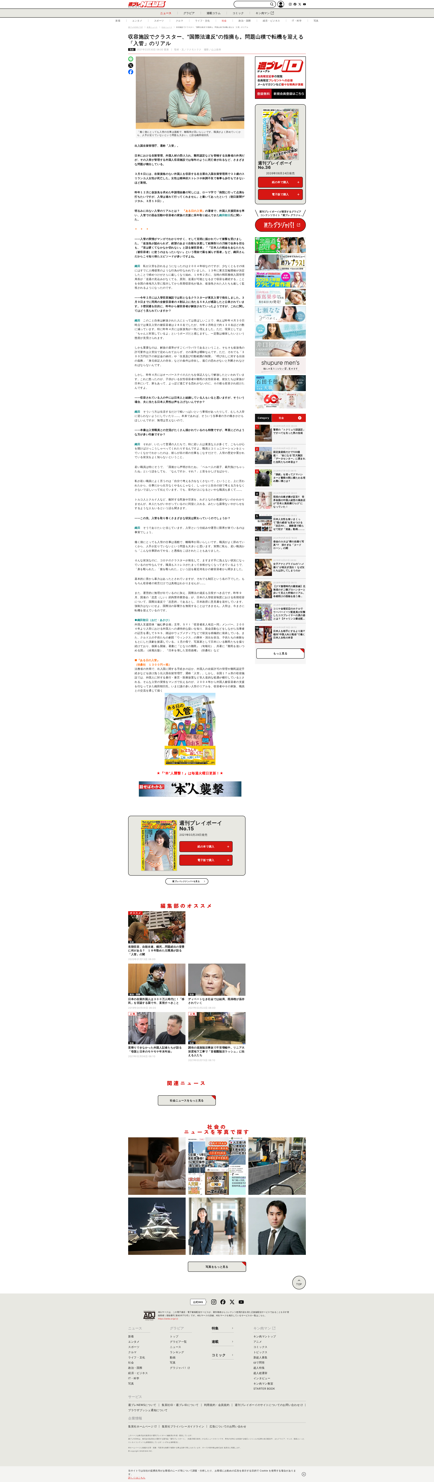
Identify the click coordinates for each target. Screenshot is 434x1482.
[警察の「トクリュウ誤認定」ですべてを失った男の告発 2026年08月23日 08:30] (157, 1166)
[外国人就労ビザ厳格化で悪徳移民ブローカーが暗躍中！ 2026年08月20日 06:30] (217, 1166)
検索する (271, 4)
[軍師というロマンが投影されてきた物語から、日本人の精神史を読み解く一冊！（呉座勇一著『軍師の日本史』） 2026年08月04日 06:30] (277, 1226)
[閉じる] (304, 1474)
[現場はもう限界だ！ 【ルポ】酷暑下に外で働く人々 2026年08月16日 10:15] (277, 1166)
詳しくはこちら (136, 1477)
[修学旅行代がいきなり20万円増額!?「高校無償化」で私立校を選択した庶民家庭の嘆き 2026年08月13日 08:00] (217, 1226)
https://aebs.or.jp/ (168, 1318)
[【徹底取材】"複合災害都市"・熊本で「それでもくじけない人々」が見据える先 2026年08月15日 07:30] (157, 1226)
